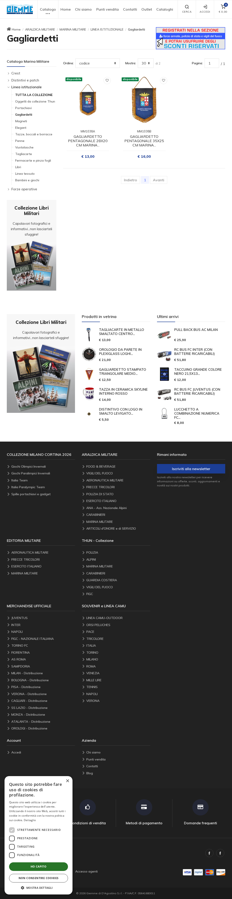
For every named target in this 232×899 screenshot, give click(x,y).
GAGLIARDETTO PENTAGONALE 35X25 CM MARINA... (144, 140)
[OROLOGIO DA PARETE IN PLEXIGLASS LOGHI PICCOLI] (89, 354)
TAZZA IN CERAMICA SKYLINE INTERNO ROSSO (123, 391)
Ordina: (68, 63)
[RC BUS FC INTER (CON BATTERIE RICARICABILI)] (164, 354)
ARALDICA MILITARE (40, 29)
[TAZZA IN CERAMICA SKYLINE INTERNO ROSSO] (89, 394)
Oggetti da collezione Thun (35, 101)
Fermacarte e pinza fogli (33, 160)
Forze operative (24, 189)
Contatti (130, 9)
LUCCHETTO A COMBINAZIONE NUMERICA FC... (196, 413)
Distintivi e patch (25, 80)
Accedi (205, 11)
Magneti (21, 121)
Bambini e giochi (27, 180)
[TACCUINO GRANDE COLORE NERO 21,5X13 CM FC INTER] (164, 374)
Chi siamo (83, 9)
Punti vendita (107, 9)
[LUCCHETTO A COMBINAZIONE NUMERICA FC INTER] (164, 414)
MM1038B (144, 131)
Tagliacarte (23, 154)
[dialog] (38, 835)
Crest (15, 73)
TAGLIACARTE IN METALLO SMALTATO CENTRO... (121, 332)
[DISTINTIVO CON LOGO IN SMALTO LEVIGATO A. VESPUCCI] (89, 414)
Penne (19, 141)
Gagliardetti (23, 114)
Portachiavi (23, 108)
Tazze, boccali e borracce (33, 134)
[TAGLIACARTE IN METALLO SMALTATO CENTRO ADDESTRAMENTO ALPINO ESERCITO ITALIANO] (89, 334)
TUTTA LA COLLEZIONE (34, 95)
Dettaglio (30, 820)
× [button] (67, 781)
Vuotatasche (24, 147)
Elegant (20, 128)
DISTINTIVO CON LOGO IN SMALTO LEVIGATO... (120, 411)
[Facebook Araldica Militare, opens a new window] (220, 853)
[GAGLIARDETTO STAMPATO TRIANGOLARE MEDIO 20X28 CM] (89, 374)
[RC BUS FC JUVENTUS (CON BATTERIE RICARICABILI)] (164, 394)
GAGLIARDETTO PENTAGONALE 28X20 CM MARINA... (88, 140)
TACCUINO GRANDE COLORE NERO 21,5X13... (198, 372)
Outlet (146, 9)
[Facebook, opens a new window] (209, 853)
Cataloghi (164, 9)
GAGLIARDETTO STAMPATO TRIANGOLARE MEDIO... (122, 372)
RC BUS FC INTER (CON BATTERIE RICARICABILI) (194, 352)
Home (65, 9)
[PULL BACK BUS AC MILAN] (164, 334)
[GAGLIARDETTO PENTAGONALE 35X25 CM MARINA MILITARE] (144, 100)
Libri (18, 167)
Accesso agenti (86, 871)
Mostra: (130, 63)
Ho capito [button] (39, 866)
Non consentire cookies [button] (39, 878)
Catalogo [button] (48, 9)
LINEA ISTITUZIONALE (107, 29)
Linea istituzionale (26, 87)
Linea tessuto (25, 174)
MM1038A (88, 131)
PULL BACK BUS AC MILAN (196, 330)
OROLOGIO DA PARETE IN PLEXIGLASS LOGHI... (120, 352)
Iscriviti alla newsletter (191, 468)
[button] (20, 9)
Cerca (187, 11)
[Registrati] (190, 38)
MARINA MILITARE (73, 29)
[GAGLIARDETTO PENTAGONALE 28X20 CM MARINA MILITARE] (88, 100)
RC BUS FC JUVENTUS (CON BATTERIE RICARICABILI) (197, 391)
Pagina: (197, 63)
